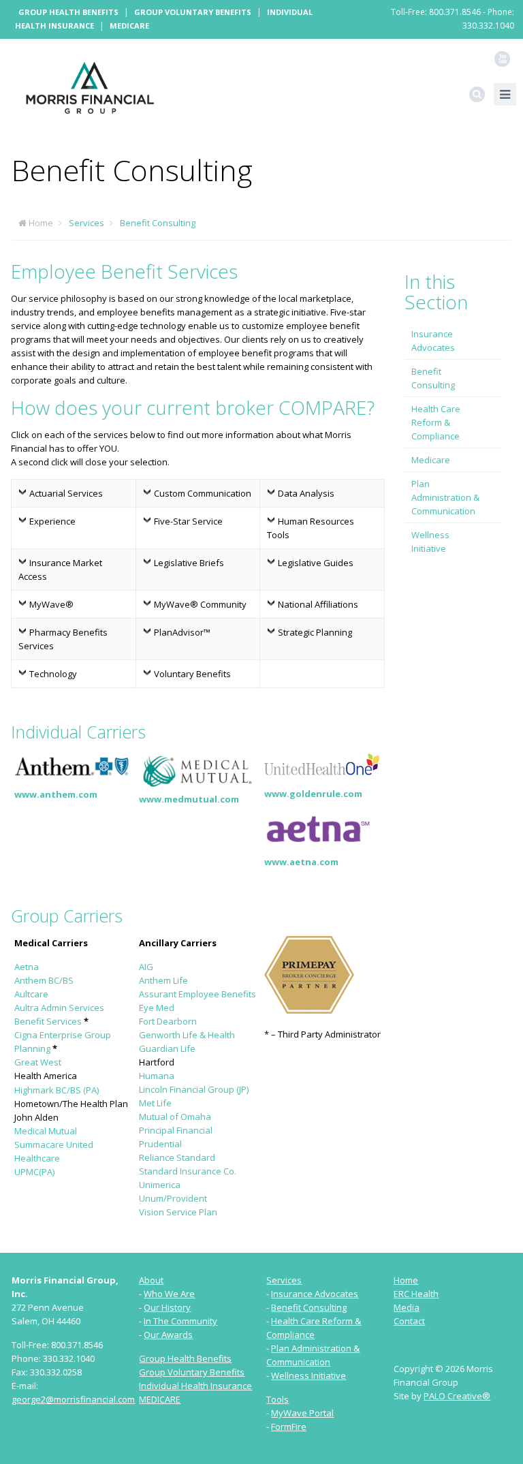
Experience (52, 521)
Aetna (26, 967)
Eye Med (156, 1007)
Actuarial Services (66, 493)
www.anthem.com (55, 794)
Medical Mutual (45, 1131)
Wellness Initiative (430, 542)
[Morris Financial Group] (90, 86)
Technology (53, 674)
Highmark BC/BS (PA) (56, 1090)
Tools (277, 1399)
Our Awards (168, 1334)
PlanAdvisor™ (182, 632)
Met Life (155, 1103)
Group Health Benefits (68, 12)
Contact (409, 1321)
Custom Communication (202, 493)
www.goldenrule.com (313, 794)
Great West (37, 1062)
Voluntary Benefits (192, 674)
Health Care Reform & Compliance (435, 422)
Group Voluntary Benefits (192, 12)
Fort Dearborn (168, 1021)
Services (86, 223)
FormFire (288, 1426)
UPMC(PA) (34, 1172)
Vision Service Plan (178, 1212)
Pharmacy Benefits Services (63, 639)
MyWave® (51, 604)
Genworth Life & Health (187, 1035)
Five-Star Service (188, 521)
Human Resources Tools (310, 528)
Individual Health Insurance (195, 1386)
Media (406, 1307)
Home (41, 223)
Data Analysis (306, 493)
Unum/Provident (173, 1198)
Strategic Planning (315, 632)
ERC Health (416, 1294)
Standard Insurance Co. (187, 1171)
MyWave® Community (200, 604)
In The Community (180, 1321)
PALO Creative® (457, 1396)
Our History (167, 1307)
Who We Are (169, 1294)
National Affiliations (318, 604)
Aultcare (31, 994)
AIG (146, 967)
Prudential (160, 1144)
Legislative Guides (315, 563)
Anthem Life (163, 980)
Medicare (129, 25)
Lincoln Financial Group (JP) (194, 1089)
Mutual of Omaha (175, 1116)
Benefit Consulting (157, 223)
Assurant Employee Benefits (197, 994)
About (151, 1280)
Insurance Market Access (60, 569)
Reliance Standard (177, 1157)
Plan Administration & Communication (445, 497)
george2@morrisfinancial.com (73, 1399)
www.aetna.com (301, 862)
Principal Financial (175, 1130)
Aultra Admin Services (59, 1007)
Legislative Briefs (189, 563)
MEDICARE (159, 1399)
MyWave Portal (302, 1413)
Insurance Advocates (433, 341)
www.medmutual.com (189, 799)
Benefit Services (48, 1021)
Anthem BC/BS (44, 980)
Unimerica (159, 1185)
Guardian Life (167, 1048)
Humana (156, 1076)
